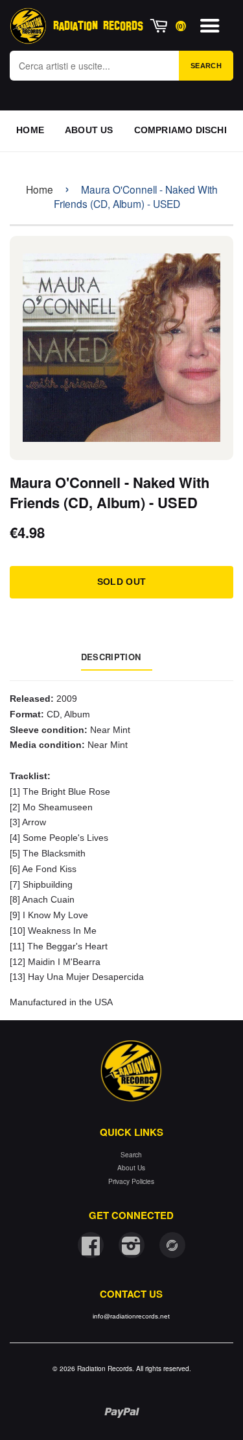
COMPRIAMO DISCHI (180, 130)
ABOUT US (89, 130)
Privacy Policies (131, 1181)
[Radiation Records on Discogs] (172, 1245)
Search (206, 66)
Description (111, 656)
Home (39, 189)
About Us (131, 1167)
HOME (30, 130)
